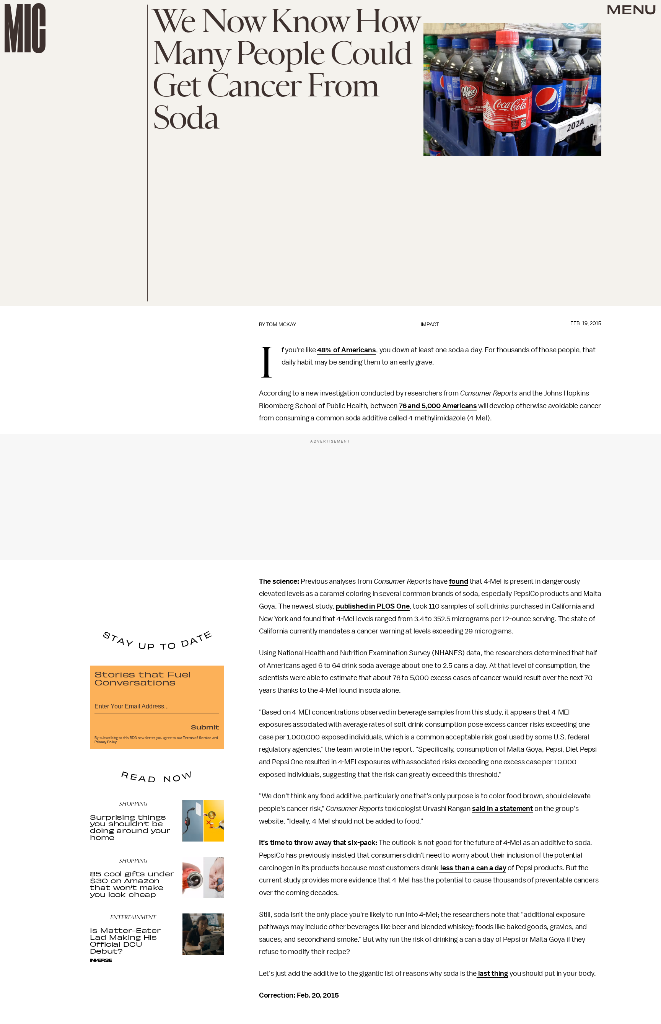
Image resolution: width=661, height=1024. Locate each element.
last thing (492, 973)
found (458, 581)
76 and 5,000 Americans (438, 406)
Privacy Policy (105, 742)
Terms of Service (197, 738)
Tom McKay (281, 324)
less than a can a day (472, 868)
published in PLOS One (373, 606)
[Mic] (25, 28)
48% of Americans (346, 350)
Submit (205, 727)
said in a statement (502, 808)
